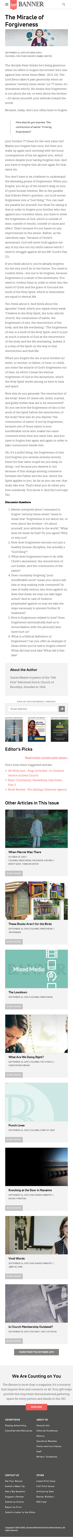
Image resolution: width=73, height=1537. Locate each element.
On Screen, (37, 861)
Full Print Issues (45, 1486)
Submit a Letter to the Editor (20, 1512)
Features (35, 1332)
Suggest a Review (14, 1497)
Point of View (47, 1130)
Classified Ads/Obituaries (18, 1431)
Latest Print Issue (45, 1481)
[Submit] (62, 709)
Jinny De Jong (15, 1267)
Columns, (13, 861)
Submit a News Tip (15, 1486)
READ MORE (14, 874)
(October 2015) (33, 53)
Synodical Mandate (46, 1441)
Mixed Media (46, 929)
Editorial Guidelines (47, 1431)
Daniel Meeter (44, 56)
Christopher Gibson (19, 1066)
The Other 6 (46, 1062)
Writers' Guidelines (46, 1457)
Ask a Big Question (15, 1492)
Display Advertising (15, 1426)
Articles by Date (45, 1492)
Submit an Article (14, 1502)
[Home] (31, 4)
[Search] (63, 4)
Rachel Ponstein (17, 1199)
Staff (39, 1452)
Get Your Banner (14, 1481)
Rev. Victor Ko (49, 1332)
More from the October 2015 (36, 1352)
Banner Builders (45, 1497)
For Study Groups (25, 56)
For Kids (48, 861)
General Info (43, 1426)
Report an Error (13, 1507)
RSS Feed (41, 1502)
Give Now (36, 1407)
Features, (10, 56)
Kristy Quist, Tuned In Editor (23, 864)
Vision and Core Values (48, 1447)
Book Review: (37, 789)
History (40, 1436)
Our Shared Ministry (41, 1195)
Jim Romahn (14, 932)
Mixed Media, (25, 861)
